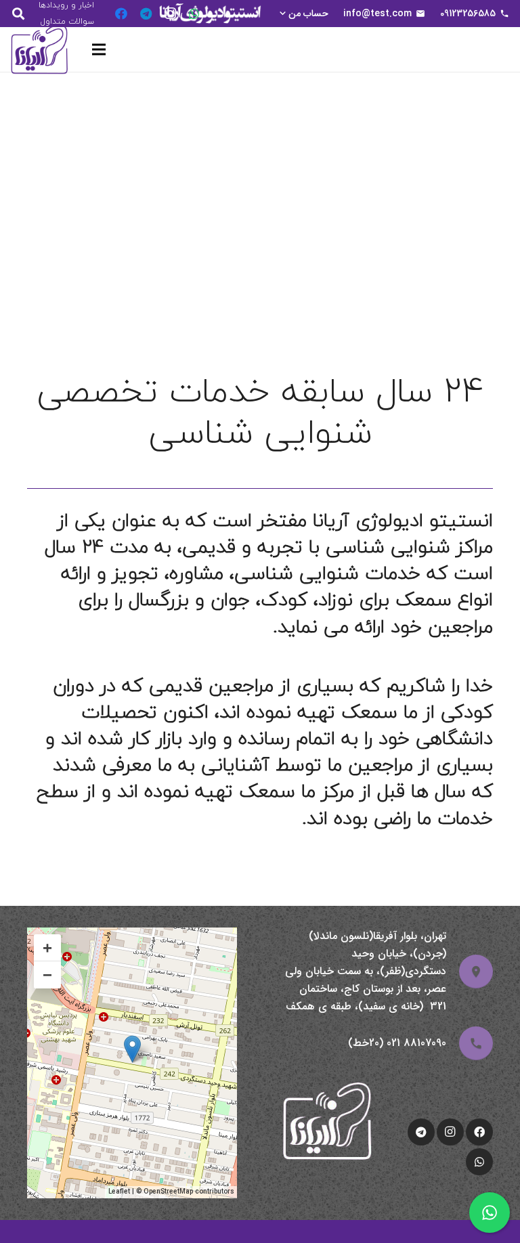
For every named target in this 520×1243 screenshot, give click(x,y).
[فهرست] (98, 49)
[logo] (39, 49)
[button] (302, 13)
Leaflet (119, 1192)
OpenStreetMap (168, 1192)
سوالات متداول (67, 21)
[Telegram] (145, 13)
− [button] (47, 974)
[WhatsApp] (194, 13)
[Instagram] (170, 13)
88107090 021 (416, 1042)
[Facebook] (121, 13)
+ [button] (47, 947)
